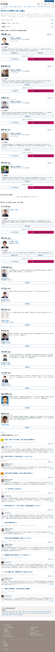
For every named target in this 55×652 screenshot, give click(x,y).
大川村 (26, 613)
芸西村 (13, 613)
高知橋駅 (5, 279)
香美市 (39, 611)
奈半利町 (46, 611)
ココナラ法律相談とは (9, 627)
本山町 (16, 613)
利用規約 (32, 629)
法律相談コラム (7, 631)
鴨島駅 (4, 343)
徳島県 (12, 209)
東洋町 (42, 611)
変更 (52, 19)
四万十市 (32, 611)
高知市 (7, 278)
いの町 (30, 613)
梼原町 (48, 613)
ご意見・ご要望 (33, 627)
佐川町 (41, 613)
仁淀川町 (33, 613)
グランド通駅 (5, 322)
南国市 (13, 611)
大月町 (14, 614)
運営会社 (6, 644)
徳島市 (16, 241)
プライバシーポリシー (35, 631)
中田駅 (4, 364)
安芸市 (10, 611)
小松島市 (8, 362)
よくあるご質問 (7, 634)
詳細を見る (27, 282)
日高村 (3, 614)
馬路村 (10, 613)
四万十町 (10, 614)
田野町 (50, 611)
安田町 (3, 613)
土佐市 (16, 611)
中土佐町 (38, 613)
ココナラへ (4, 1)
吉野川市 (8, 341)
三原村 (17, 614)
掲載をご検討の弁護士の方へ (36, 634)
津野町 (7, 614)
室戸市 (12, 38)
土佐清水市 (27, 611)
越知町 (45, 613)
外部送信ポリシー (34, 632)
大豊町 (20, 613)
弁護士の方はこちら (49, 1)
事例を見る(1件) (14, 52)
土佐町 (23, 613)
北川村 (7, 613)
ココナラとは (7, 632)
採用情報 (6, 645)
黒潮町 (21, 614)
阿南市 (16, 209)
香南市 (36, 611)
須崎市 (20, 611)
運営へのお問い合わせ (9, 636)
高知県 (4, 278)
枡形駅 (4, 300)
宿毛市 (23, 611)
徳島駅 (12, 243)
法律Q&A (6, 629)
